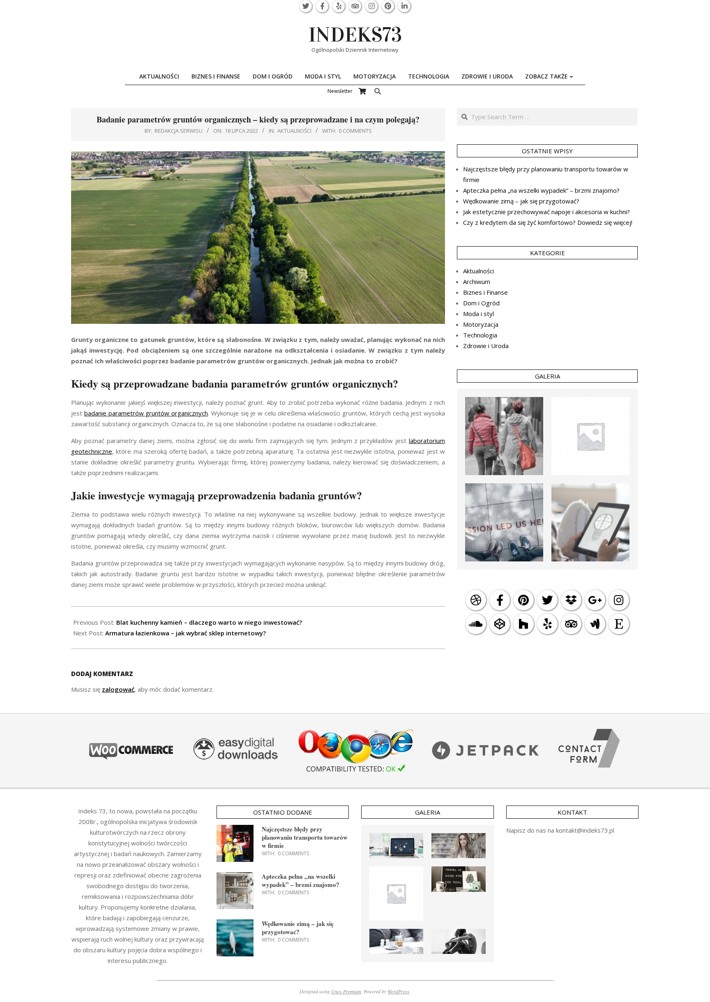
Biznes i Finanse (485, 292)
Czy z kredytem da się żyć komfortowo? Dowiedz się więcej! (547, 222)
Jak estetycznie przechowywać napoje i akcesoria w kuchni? (546, 212)
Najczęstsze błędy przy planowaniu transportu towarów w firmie (305, 837)
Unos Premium (346, 991)
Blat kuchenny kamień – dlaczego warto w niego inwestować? (209, 622)
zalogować (118, 689)
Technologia (480, 335)
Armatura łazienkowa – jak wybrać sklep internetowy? (185, 633)
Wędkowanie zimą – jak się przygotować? (521, 201)
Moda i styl (478, 313)
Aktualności (294, 130)
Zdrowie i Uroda (486, 346)
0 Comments (355, 130)
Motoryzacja (480, 324)
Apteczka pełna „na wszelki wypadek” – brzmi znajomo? (541, 190)
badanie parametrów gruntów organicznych (146, 413)
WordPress (398, 991)
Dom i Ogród (481, 303)
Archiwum (476, 281)
